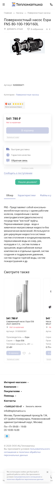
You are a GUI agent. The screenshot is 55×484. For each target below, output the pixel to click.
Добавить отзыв (15, 29)
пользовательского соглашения (27, 477)
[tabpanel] (27, 234)
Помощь (9, 396)
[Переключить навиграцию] (3, 4)
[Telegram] (7, 436)
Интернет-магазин (15, 382)
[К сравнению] (29, 353)
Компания (10, 387)
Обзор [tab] (9, 195)
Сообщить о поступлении (18, 173)
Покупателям (12, 391)
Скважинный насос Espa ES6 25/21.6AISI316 (20, 322)
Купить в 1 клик (13, 137)
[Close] (47, 472)
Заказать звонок (33, 406)
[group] (27, 57)
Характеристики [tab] (27, 195)
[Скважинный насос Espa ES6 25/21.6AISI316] (22, 296)
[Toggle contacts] (51, 4)
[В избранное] (24, 353)
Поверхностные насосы (27, 94)
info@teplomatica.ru (15, 410)
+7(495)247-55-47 (13, 406)
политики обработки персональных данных (25, 479)
